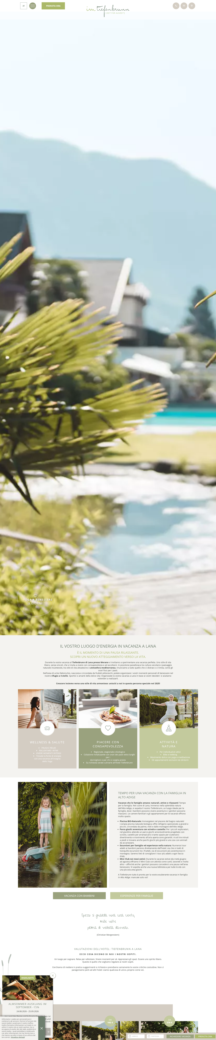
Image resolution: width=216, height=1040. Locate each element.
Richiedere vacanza (180, 1036)
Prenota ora (205, 1036)
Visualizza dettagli (18, 1037)
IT (24, 6)
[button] (62, 835)
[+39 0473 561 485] (176, 5)
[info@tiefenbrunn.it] (184, 5)
